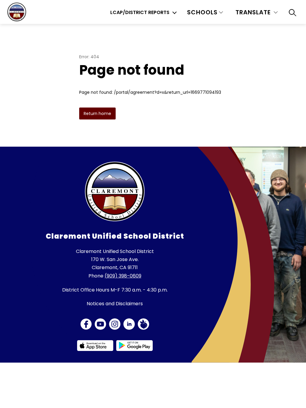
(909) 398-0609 (123, 275)
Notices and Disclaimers (115, 303)
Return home (97, 113)
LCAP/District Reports (139, 12)
